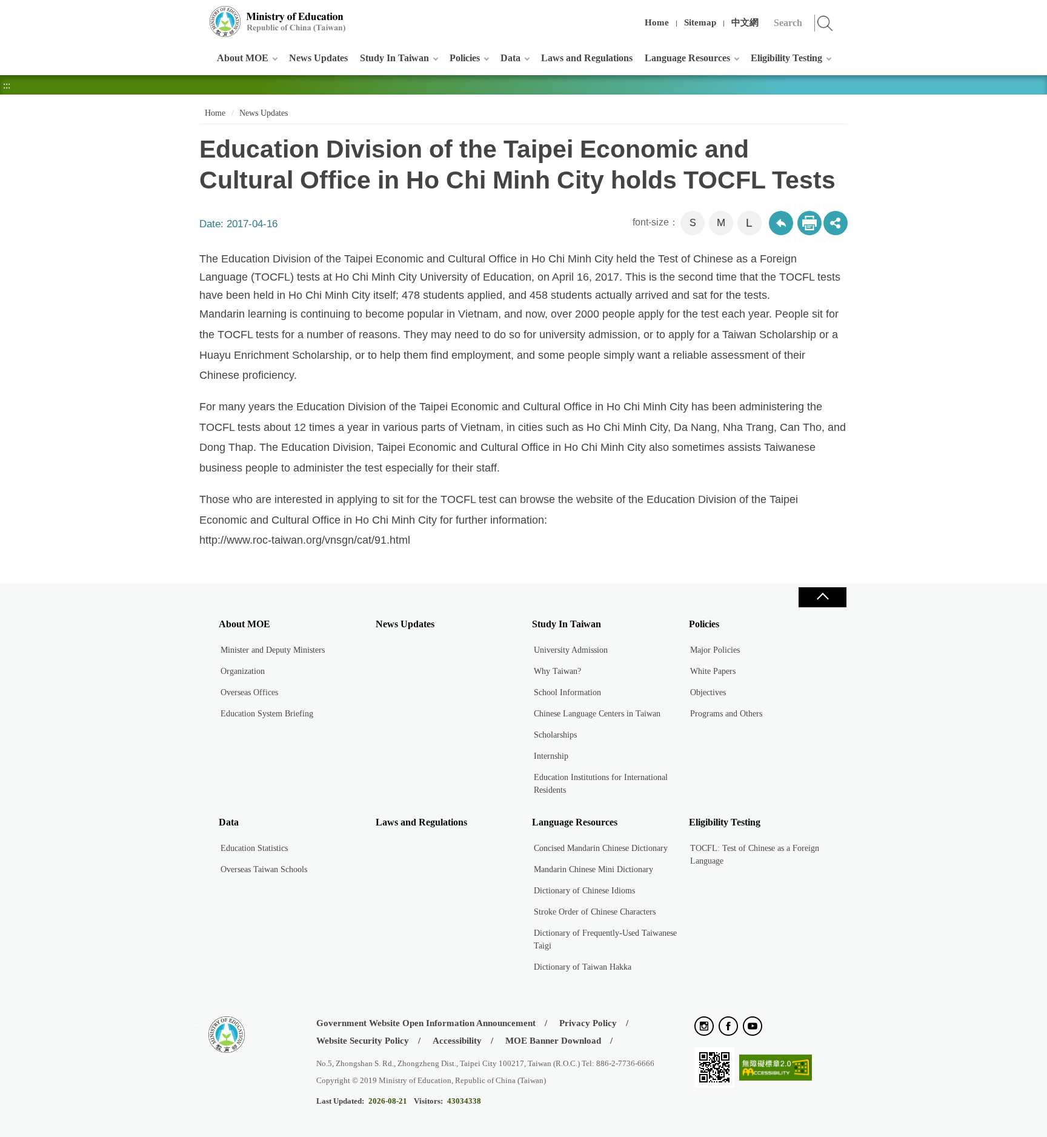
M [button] (721, 222)
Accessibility (457, 1040)
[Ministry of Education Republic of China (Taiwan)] (278, 21)
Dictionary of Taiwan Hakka (582, 967)
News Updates (318, 58)
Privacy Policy (588, 1023)
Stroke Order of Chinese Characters (595, 911)
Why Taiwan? (557, 671)
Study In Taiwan (394, 58)
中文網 (745, 22)
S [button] (693, 223)
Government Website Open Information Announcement (426, 1023)
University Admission (571, 650)
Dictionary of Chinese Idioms (584, 890)
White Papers (713, 671)
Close (822, 597)
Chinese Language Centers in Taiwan (597, 713)
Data (510, 58)
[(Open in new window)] (704, 1027)
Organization (243, 671)
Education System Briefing (267, 713)
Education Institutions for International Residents (601, 784)
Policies (465, 58)
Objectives (708, 692)
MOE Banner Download (553, 1040)
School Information (567, 692)
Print (809, 223)
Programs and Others (726, 713)
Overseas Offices (249, 692)
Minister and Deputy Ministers (273, 650)
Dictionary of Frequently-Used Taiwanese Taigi (605, 939)
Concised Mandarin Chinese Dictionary (601, 848)
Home (657, 22)
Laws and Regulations (587, 58)
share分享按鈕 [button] (835, 223)
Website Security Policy (362, 1040)
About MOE (242, 58)
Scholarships (555, 734)
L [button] (749, 222)
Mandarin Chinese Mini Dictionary (593, 869)
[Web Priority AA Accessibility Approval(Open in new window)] (775, 1068)
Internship (551, 756)
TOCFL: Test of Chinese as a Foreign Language (754, 854)
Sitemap (700, 22)
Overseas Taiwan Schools (264, 869)
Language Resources (687, 58)
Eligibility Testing (786, 58)
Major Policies (715, 650)
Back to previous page (781, 223)
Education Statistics (254, 848)
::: (197, 15)
